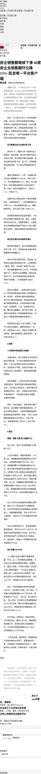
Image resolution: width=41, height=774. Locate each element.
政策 (2, 27)
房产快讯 (3, 18)
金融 (2, 29)
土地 (2, 32)
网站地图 (3, 773)
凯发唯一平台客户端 (8, 11)
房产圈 (2, 21)
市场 (2, 24)
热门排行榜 (4, 53)
